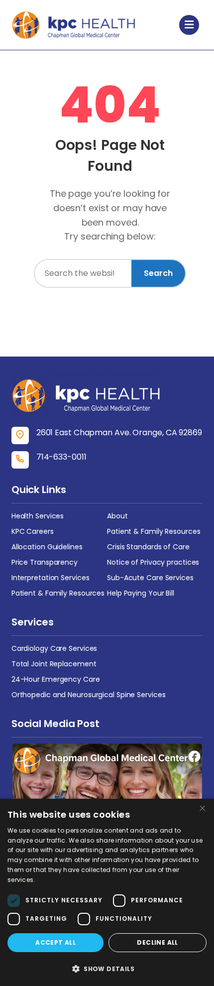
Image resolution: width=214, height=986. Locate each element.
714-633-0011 (61, 457)
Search (158, 273)
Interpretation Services (50, 578)
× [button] (202, 809)
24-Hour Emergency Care (55, 679)
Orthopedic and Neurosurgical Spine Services (88, 695)
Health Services (37, 516)
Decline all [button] (157, 942)
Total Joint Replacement (54, 664)
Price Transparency (44, 562)
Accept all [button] (55, 942)
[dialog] (107, 892)
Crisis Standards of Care (148, 547)
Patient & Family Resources (153, 531)
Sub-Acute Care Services (150, 578)
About (117, 516)
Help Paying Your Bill (140, 593)
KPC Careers (32, 531)
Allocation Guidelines (47, 547)
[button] (107, 969)
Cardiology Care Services (54, 648)
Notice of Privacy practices (153, 562)
